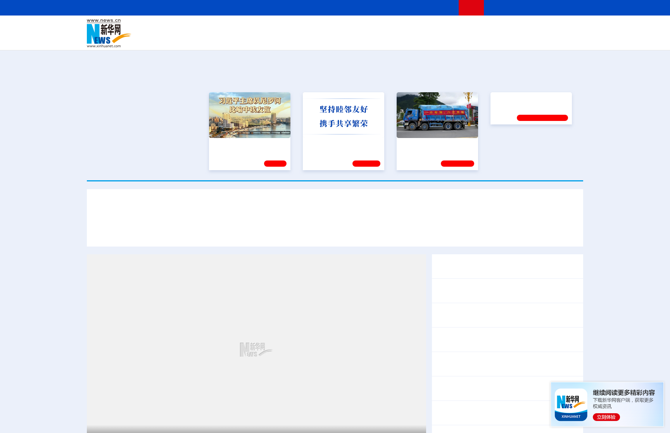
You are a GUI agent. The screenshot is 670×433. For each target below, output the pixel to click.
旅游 (395, 38)
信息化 (260, 38)
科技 (391, 28)
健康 (470, 28)
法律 (548, 28)
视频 (509, 28)
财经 (277, 28)
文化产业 (567, 38)
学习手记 (366, 162)
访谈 (496, 28)
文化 (443, 28)
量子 (417, 28)
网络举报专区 (569, 7)
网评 (290, 28)
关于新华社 (264, 7)
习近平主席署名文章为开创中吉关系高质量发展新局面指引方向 (335, 209)
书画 (456, 28)
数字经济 (281, 38)
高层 (224, 28)
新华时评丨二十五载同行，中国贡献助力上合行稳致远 (487, 232)
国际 (264, 28)
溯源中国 (364, 38)
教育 (378, 28)
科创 (404, 28)
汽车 (209, 38)
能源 (407, 38)
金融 (196, 38)
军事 (483, 28)
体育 (430, 28)
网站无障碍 (438, 7)
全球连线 (359, 28)
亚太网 (523, 38)
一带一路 (502, 38)
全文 (513, 383)
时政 (238, 28)
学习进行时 (203, 28)
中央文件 (567, 28)
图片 (522, 28)
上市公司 (543, 38)
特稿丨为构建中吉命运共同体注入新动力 (350, 232)
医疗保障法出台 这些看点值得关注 (483, 393)
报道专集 (554, 76)
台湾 (316, 28)
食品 (221, 38)
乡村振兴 (328, 38)
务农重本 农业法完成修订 (471, 383)
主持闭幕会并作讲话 (473, 369)
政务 (535, 28)
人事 (251, 28)
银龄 (346, 38)
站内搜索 (537, 7)
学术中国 (305, 38)
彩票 (433, 38)
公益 (483, 38)
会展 (420, 38)
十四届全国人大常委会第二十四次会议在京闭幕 (501, 359)
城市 (382, 38)
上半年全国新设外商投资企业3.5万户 (486, 413)
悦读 (471, 38)
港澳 (303, 28)
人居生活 (240, 38)
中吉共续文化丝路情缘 (257, 232)
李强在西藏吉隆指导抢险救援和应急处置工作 (498, 339)
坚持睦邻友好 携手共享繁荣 (340, 143)
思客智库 (335, 28)
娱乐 (445, 38)
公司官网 (146, 33)
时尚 (458, 38)
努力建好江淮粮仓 (516, 143)
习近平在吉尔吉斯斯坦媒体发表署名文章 (164, 232)
